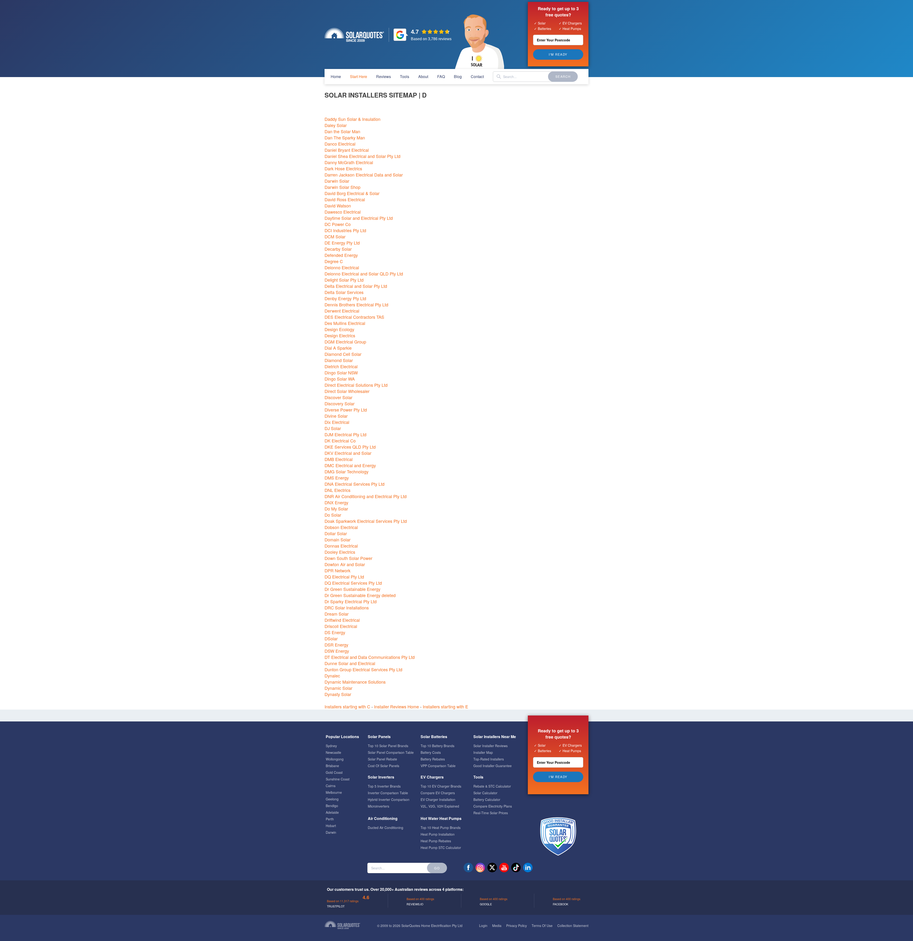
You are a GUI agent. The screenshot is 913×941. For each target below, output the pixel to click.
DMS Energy (337, 478)
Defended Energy (341, 255)
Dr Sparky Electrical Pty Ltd (351, 601)
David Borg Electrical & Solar (352, 193)
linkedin (528, 867)
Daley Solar (336, 125)
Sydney (331, 745)
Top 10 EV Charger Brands (441, 786)
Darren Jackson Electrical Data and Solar (364, 175)
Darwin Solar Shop (342, 187)
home (336, 76)
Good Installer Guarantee (492, 765)
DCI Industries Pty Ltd (345, 230)
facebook (468, 867)
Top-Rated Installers (488, 759)
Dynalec (332, 675)
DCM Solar (335, 236)
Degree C (334, 261)
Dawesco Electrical (343, 212)
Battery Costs (431, 752)
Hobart (331, 825)
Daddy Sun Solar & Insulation (352, 119)
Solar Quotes (354, 35)
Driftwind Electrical (342, 620)
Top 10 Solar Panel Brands (388, 745)
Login (483, 925)
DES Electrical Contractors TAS (354, 317)
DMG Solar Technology (347, 471)
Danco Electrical (340, 144)
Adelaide (332, 812)
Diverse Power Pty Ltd (346, 410)
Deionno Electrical (342, 267)
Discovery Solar (340, 403)
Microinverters (378, 806)
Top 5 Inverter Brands (384, 786)
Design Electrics (340, 335)
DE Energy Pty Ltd (342, 243)
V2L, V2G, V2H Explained (440, 806)
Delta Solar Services (344, 292)
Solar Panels (379, 736)
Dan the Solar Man (342, 131)
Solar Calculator (485, 792)
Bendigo (332, 805)
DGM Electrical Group (345, 341)
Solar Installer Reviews (490, 745)
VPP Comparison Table (438, 765)
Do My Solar (336, 508)
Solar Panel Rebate (382, 759)
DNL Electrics (337, 490)
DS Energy (335, 632)
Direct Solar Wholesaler (347, 391)
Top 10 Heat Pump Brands (441, 827)
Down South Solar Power (348, 558)
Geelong (332, 799)
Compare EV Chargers (438, 792)
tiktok (516, 867)
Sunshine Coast (338, 779)
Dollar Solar (336, 533)
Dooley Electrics (340, 552)
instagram (480, 867)
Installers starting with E (445, 706)
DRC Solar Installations (347, 607)
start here (358, 76)
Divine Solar (336, 416)
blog (458, 76)
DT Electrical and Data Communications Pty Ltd (370, 657)
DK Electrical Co (340, 440)
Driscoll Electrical (341, 626)
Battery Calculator (486, 799)
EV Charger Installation (438, 799)
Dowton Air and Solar (345, 564)
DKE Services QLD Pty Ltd (350, 447)
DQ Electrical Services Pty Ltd (353, 583)
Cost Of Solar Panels (383, 765)
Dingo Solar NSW (341, 372)
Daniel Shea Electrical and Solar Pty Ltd (362, 156)
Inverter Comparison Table (388, 792)
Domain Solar (337, 539)
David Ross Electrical (345, 199)
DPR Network (337, 570)
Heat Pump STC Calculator (441, 847)
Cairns (330, 785)
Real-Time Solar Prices (490, 812)
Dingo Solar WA (340, 379)
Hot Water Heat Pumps (441, 818)
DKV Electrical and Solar (348, 453)
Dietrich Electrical (341, 366)
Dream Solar (337, 614)
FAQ (441, 76)
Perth (330, 819)
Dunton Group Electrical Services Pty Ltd (363, 669)
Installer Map (483, 752)
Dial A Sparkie (338, 348)
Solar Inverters (381, 777)
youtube (504, 867)
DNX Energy (336, 502)
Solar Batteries (434, 736)
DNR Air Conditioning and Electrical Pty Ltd (366, 496)
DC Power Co (338, 224)
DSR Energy (336, 645)
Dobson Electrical (341, 527)
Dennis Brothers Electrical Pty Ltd (356, 304)
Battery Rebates (433, 759)
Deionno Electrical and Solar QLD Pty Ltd (364, 273)
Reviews (383, 76)
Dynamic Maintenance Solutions (355, 682)
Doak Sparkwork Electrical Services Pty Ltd (366, 521)
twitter (492, 867)
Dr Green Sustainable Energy (352, 589)
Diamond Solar (339, 360)
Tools (404, 76)
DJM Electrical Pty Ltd (345, 434)
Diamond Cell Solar (343, 354)
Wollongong (335, 759)
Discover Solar (338, 397)
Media (496, 925)
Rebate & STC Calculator (492, 786)
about (423, 76)
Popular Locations (342, 736)
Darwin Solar (337, 181)
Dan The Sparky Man (345, 137)
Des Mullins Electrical (345, 323)
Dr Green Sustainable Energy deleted (360, 595)
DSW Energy (337, 651)
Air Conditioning (383, 818)
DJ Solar (333, 428)
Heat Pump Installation (438, 834)
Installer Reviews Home (396, 706)
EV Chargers (432, 777)
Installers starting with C (347, 706)
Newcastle (333, 752)
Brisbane (332, 765)
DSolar (331, 638)
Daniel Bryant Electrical (347, 150)
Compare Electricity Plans (492, 806)
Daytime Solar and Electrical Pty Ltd (359, 218)
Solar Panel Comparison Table (391, 752)
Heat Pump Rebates (436, 840)
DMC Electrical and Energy (350, 465)
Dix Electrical (337, 422)
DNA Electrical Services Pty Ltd (354, 484)
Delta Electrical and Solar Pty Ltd (356, 286)
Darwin (331, 832)
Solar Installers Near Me (494, 736)
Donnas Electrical (341, 546)
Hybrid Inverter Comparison (388, 799)
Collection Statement (572, 925)
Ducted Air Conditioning (385, 827)
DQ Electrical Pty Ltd (344, 576)
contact (477, 76)
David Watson (338, 205)
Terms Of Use (542, 925)
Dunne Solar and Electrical (350, 663)
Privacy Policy (516, 925)
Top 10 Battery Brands (437, 745)
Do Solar (333, 515)
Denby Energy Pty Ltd (345, 298)
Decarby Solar (338, 249)
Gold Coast (334, 772)
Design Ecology (339, 329)
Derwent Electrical (342, 311)
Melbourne (334, 792)
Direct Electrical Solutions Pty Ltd (356, 385)
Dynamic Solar (338, 688)
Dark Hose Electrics (343, 168)
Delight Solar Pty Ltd (344, 280)
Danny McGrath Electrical (349, 162)
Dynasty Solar (338, 694)
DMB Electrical (339, 459)
